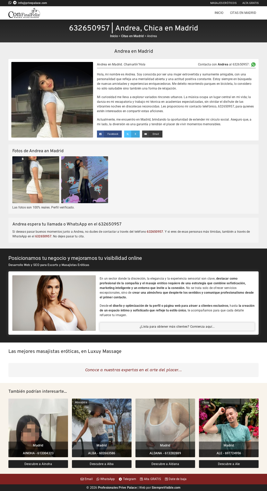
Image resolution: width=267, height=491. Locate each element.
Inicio (219, 13)
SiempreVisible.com (166, 487)
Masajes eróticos (223, 2)
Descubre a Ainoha (38, 464)
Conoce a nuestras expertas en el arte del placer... (133, 370)
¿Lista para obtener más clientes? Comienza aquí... (177, 326)
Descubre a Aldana (165, 464)
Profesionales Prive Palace (117, 487)
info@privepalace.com (32, 3)
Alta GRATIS (250, 2)
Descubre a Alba (102, 464)
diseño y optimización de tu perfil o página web (147, 306)
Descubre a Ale (229, 464)
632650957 (155, 231)
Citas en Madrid (243, 13)
